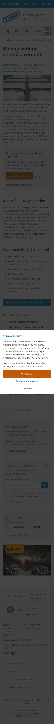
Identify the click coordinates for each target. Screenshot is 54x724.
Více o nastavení (40, 357)
